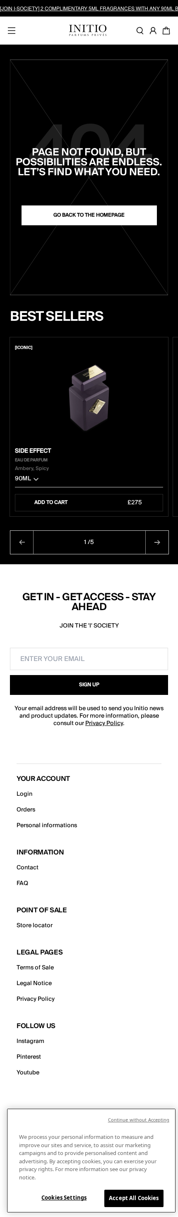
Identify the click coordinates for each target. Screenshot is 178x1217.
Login (24, 794)
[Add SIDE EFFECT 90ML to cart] (157, 347)
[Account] (154, 31)
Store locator (35, 926)
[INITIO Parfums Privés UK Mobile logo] (87, 30)
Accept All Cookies (134, 1198)
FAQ (22, 883)
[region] (91, 1160)
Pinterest (29, 1057)
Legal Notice (34, 983)
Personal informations (47, 825)
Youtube (28, 1073)
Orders (26, 810)
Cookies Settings (64, 1197)
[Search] (141, 31)
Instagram (30, 1041)
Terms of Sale (35, 968)
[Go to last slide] (22, 542)
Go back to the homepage (89, 215)
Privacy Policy (104, 723)
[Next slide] (156, 542)
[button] (89, 480)
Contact (27, 868)
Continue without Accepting (139, 1120)
